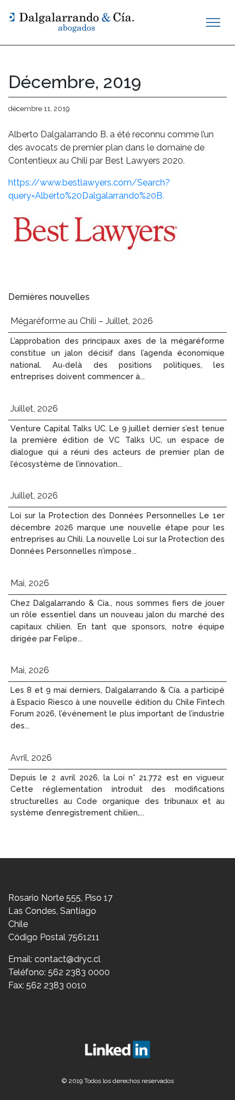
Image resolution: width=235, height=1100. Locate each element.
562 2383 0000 (79, 972)
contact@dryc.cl (67, 959)
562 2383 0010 (56, 985)
